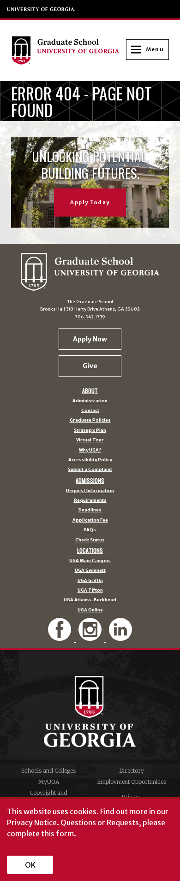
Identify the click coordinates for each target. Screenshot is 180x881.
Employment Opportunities (131, 781)
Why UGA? (90, 450)
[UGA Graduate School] (68, 50)
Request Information (90, 491)
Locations (90, 550)
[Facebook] (60, 637)
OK (30, 864)
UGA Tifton (90, 590)
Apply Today (89, 202)
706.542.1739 (90, 317)
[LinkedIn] (120, 637)
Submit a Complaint (90, 470)
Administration (90, 401)
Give (90, 366)
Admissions (90, 480)
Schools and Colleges (48, 770)
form (65, 833)
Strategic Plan (90, 431)
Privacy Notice (32, 822)
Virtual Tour (90, 440)
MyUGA (48, 781)
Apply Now (90, 339)
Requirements (90, 501)
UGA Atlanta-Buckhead (90, 600)
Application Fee (90, 520)
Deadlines (90, 510)
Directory (131, 770)
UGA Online (90, 610)
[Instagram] (91, 637)
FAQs (90, 530)
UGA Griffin (90, 581)
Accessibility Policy (90, 460)
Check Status (90, 540)
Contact (90, 411)
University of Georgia (41, 9)
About (90, 391)
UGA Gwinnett (90, 571)
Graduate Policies (90, 420)
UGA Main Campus (90, 561)
